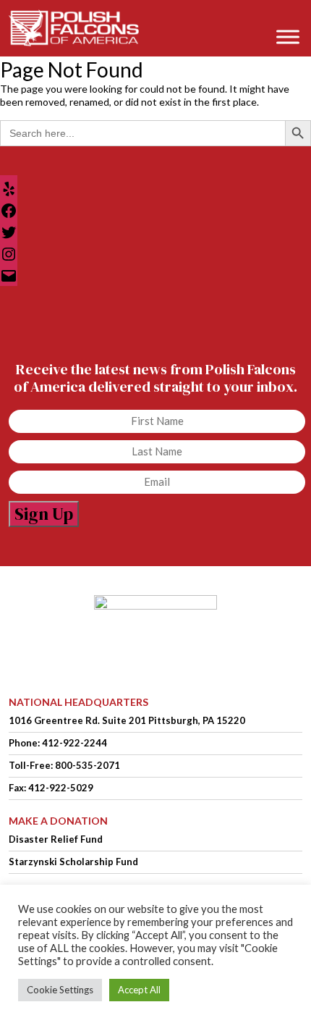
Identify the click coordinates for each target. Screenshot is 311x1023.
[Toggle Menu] (287, 36)
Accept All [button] (139, 989)
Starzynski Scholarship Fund (73, 861)
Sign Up (43, 514)
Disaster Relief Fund (56, 839)
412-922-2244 (74, 743)
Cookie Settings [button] (60, 989)
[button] (292, 15)
